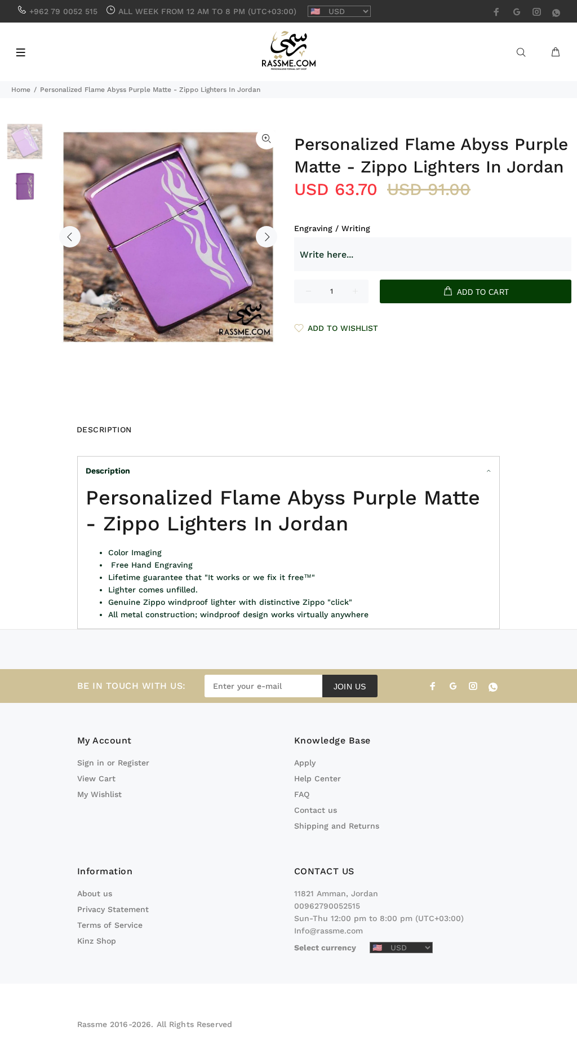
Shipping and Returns (336, 825)
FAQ (301, 794)
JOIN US (350, 686)
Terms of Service (110, 925)
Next (266, 236)
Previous (70, 236)
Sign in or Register (113, 762)
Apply (305, 762)
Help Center (317, 778)
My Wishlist (99, 794)
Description (108, 470)
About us (94, 893)
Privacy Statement (113, 909)
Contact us (315, 810)
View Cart (96, 778)
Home (20, 90)
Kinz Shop (96, 940)
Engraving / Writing (332, 228)
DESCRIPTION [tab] (104, 429)
